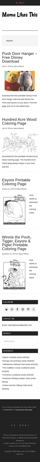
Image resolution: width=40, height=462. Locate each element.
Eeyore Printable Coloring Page (16, 182)
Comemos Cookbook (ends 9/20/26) (18, 375)
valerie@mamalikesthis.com (20, 325)
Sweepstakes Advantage (24, 410)
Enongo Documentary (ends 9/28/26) (18, 361)
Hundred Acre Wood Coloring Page (19, 121)
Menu (21, 3)
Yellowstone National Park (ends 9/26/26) (20, 364)
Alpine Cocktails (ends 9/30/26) (16, 357)
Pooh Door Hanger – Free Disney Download (19, 57)
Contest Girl (8, 410)
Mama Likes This (20, 15)
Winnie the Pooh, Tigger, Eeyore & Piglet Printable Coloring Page (16, 243)
